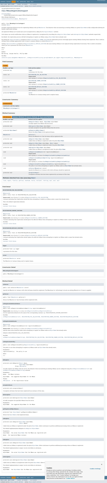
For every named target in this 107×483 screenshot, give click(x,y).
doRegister (32, 121)
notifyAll (39, 180)
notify (33, 180)
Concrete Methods (32, 117)
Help (32, 1)
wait (50, 180)
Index (28, 1)
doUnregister (32, 126)
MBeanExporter (23, 18)
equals (9, 180)
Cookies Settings (95, 468)
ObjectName (47, 121)
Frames (19, 4)
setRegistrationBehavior (36, 152)
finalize (14, 180)
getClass (21, 180)
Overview (2, 1)
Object (8, 25)
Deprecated (23, 1)
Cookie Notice (70, 478)
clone (4, 180)
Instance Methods (18, 117)
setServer (31, 168)
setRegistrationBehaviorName (37, 158)
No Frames (24, 4)
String (48, 158)
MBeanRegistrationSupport (10, 108)
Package (8, 1)
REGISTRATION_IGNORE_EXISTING (37, 80)
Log (10, 70)
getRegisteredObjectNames (36, 130)
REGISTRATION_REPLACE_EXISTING (38, 86)
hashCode (27, 180)
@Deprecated (6, 193)
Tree (17, 1)
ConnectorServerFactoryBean (10, 18)
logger (30, 70)
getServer (31, 134)
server (30, 92)
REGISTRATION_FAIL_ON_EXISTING (38, 74)
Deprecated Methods (46, 117)
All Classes (33, 4)
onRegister (32, 139)
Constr (16, 6)
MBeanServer (13, 92)
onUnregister (32, 147)
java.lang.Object (6, 13)
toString (45, 180)
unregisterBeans (33, 172)
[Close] (101, 464)
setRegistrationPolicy (35, 164)
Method (21, 6)
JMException (22, 366)
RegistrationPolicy (48, 164)
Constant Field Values (9, 206)
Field (11, 6)
